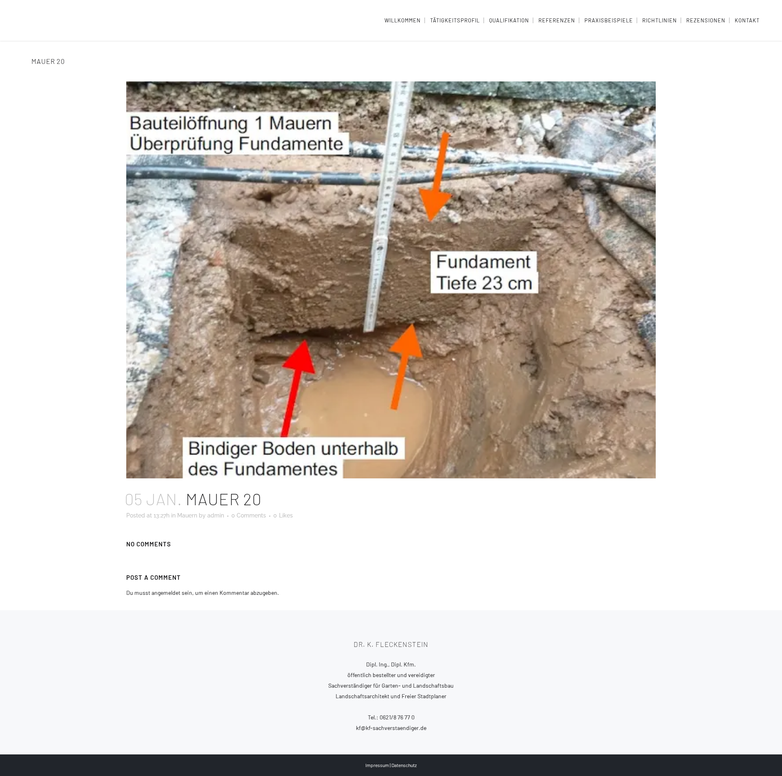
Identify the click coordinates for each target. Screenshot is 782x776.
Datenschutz (404, 765)
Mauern (187, 515)
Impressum (377, 765)
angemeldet (166, 592)
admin (215, 515)
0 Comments (248, 515)
